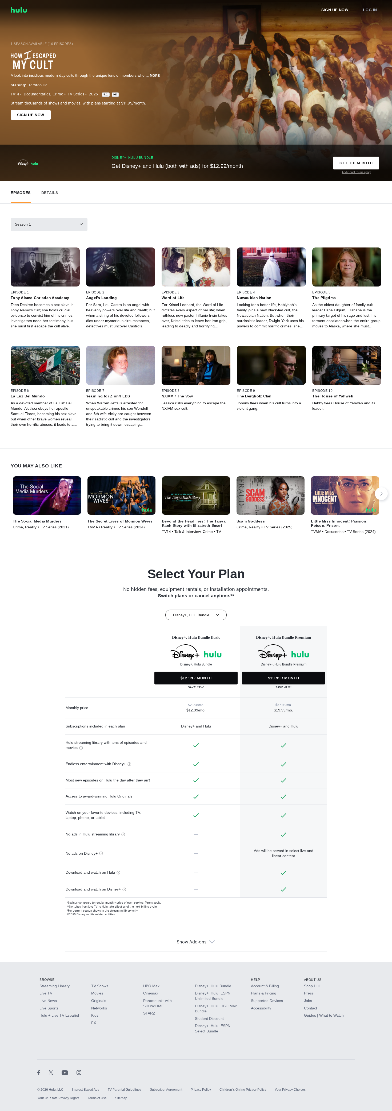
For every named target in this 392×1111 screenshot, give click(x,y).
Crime (58, 94)
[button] (21, 191)
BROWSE (47, 980)
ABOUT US (313, 980)
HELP (255, 980)
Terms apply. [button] (153, 902)
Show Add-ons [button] (191, 942)
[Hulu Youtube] (69, 1072)
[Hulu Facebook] (43, 1072)
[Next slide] (381, 493)
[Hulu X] (55, 1072)
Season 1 (23, 224)
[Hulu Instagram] (79, 1072)
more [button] (155, 76)
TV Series (76, 94)
